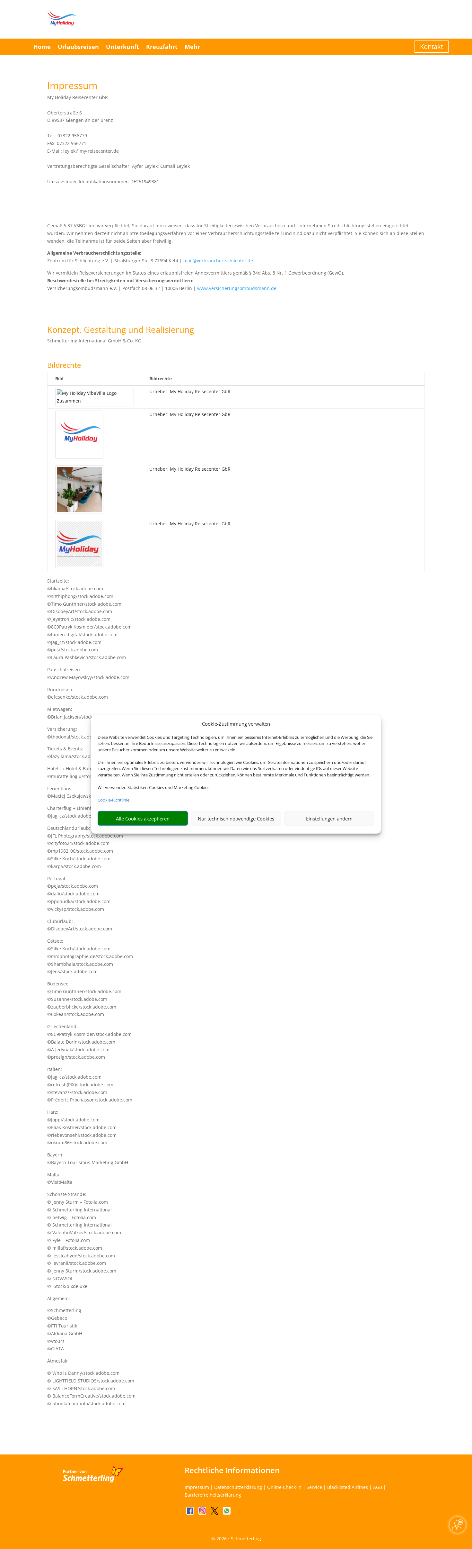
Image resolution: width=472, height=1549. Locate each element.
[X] (215, 1513)
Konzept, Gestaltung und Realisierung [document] (120, 330)
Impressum (197, 1487)
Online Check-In (284, 1487)
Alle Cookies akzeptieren (143, 818)
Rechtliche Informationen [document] (232, 1470)
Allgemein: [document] (58, 1298)
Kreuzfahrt (162, 46)
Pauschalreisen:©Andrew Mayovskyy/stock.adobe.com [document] (88, 673)
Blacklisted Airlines (347, 1487)
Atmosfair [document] (57, 1361)
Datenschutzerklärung (238, 1487)
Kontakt (431, 46)
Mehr (192, 46)
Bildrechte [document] (64, 365)
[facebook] (191, 1513)
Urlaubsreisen (78, 46)
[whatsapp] (226, 1513)
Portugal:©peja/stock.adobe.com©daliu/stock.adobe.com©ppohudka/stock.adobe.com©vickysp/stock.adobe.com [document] (78, 893)
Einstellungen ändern (329, 818)
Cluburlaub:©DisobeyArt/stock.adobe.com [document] (79, 925)
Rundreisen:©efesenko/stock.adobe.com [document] (77, 693)
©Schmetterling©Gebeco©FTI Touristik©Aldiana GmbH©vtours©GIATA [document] (64, 1329)
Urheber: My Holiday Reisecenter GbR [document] (190, 391)
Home (42, 46)
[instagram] (203, 1513)
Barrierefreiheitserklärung (213, 1495)
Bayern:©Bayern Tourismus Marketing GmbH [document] (87, 1158)
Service (314, 1487)
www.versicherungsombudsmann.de (236, 288)
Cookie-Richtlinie (113, 800)
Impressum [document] (72, 86)
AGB (377, 1487)
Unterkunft (122, 46)
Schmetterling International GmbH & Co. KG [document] (94, 341)
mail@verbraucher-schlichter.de (218, 261)
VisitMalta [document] (61, 1182)
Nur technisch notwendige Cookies (236, 818)
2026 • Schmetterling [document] (238, 1538)
